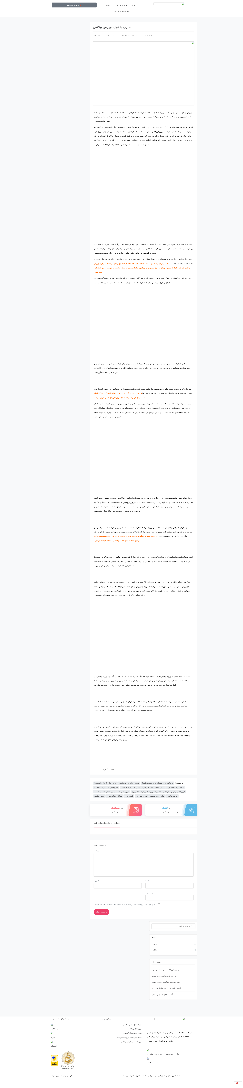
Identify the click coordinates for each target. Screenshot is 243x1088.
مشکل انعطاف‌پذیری (115, 796)
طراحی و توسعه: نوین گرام (62, 1076)
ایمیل (96, 881)
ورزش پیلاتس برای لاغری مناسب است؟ (166, 982)
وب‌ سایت (149, 893)
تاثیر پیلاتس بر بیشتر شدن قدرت (106, 787)
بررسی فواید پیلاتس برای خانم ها (163, 976)
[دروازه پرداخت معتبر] (54, 1060)
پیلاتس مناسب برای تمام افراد (153, 787)
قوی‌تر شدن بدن (142, 796)
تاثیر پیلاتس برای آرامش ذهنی (174, 792)
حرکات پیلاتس (172, 796)
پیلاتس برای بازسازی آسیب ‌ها (105, 783)
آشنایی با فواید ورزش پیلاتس (162, 994)
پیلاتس (113, 35)
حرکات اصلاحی (121, 5)
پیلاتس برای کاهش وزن (175, 787)
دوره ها (134, 5)
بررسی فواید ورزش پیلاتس (129, 783)
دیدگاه (96, 851)
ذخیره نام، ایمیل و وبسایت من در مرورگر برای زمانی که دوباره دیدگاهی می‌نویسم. (125, 904)
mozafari (124, 35)
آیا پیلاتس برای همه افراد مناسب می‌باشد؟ (157, 783)
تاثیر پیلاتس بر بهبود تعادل (130, 787)
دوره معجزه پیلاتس (121, 11)
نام (147, 881)
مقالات (108, 5)
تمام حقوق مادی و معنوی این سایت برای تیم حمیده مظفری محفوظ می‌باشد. (151, 1076)
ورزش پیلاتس (99, 796)
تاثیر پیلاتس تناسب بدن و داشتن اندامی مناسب (111, 792)
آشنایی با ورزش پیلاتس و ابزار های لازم (166, 988)
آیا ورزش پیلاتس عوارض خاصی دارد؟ (165, 970)
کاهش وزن (129, 796)
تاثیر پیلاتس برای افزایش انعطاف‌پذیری (146, 792)
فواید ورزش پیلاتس (157, 796)
